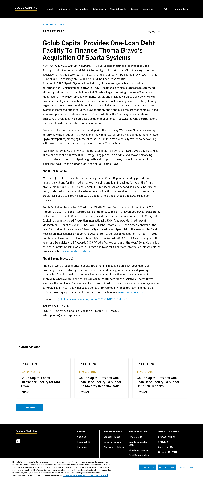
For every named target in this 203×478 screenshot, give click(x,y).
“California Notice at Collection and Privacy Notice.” (85, 475)
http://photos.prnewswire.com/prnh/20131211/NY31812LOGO (89, 299)
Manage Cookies (186, 467)
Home (45, 24)
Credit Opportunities (139, 455)
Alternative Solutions (114, 447)
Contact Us (165, 446)
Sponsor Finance (112, 436)
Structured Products (138, 449)
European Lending (112, 441)
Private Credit (135, 436)
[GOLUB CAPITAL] (26, 9)
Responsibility (84, 441)
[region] (101, 468)
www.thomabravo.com (131, 292)
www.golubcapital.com (77, 251)
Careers (163, 441)
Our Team (82, 447)
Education (165, 436)
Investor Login (181, 9)
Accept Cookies (147, 467)
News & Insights (57, 24)
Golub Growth (167, 451)
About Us (81, 436)
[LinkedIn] (21, 441)
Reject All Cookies (167, 467)
